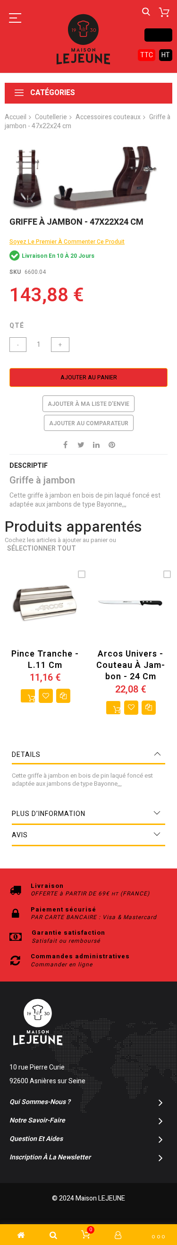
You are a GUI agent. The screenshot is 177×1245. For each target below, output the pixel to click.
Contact (158, 34)
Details (26, 755)
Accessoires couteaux (108, 117)
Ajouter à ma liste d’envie (88, 404)
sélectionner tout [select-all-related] (41, 548)
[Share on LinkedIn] (96, 444)
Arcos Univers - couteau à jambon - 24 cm (130, 666)
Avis (20, 835)
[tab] (88, 754)
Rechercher (146, 12)
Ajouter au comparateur (88, 423)
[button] (46, 696)
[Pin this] (112, 444)
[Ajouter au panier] (27, 696)
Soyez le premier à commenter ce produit (67, 241)
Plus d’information (48, 814)
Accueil (15, 117)
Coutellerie (51, 117)
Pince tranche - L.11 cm (45, 660)
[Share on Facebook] (65, 444)
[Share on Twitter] (80, 444)
